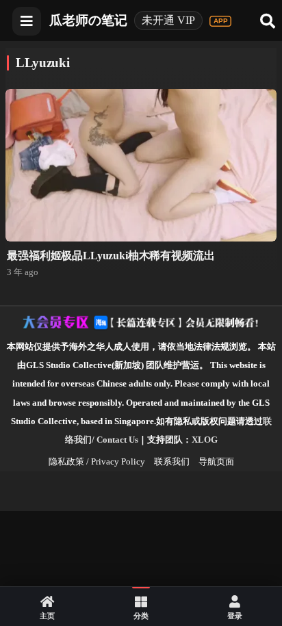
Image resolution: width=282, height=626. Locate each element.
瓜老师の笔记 (88, 20)
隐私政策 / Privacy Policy (97, 461)
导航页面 (216, 461)
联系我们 (172, 461)
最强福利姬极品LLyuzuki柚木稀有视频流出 (110, 255)
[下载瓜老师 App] (220, 21)
